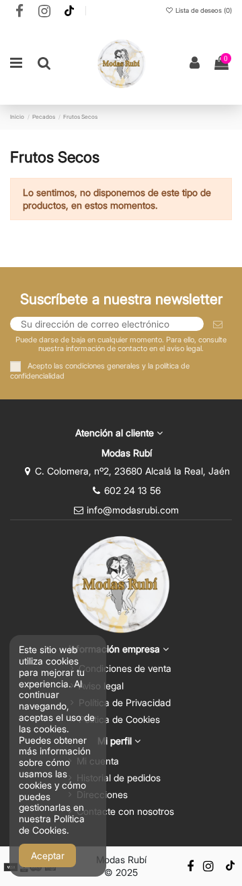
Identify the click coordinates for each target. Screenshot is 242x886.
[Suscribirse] (218, 324)
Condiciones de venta (125, 668)
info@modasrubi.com (133, 509)
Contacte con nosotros (125, 811)
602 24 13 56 (132, 490)
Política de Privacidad (125, 702)
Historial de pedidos (119, 777)
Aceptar (48, 855)
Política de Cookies (119, 719)
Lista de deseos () (202, 10)
